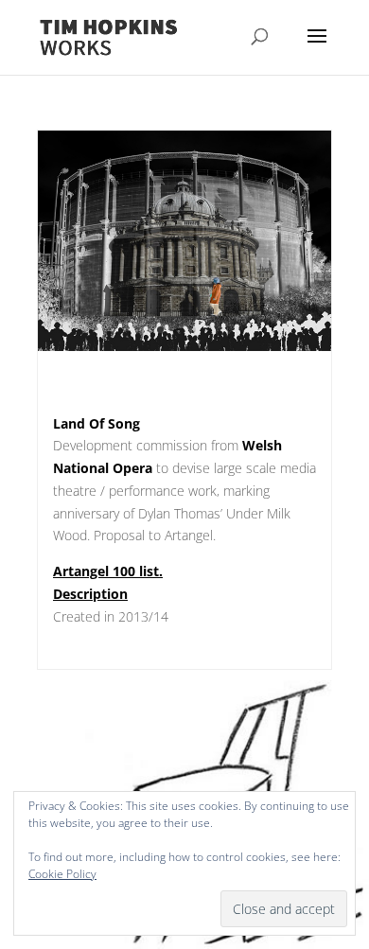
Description (90, 594)
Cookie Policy (62, 874)
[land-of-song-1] (184, 351)
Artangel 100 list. (108, 571)
